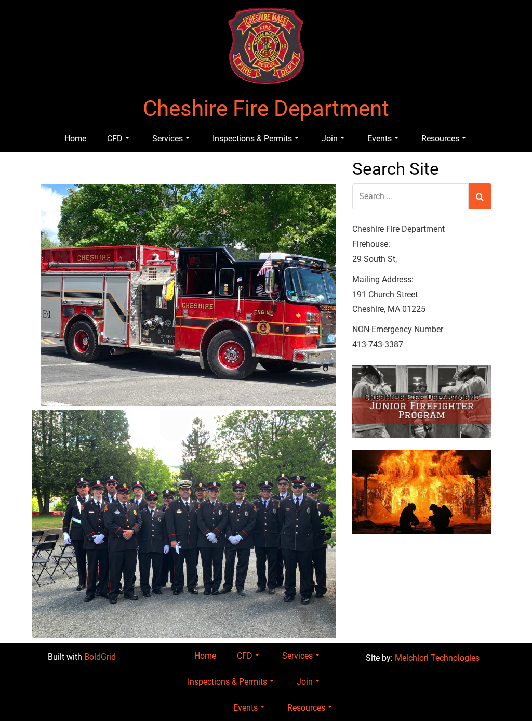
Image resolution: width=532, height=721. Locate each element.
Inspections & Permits (252, 138)
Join (330, 138)
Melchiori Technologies (437, 658)
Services (167, 138)
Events (379, 138)
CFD (115, 138)
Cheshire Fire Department (266, 109)
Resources (440, 138)
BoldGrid (100, 657)
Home (75, 138)
